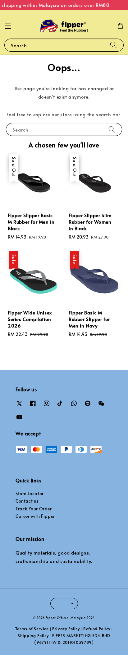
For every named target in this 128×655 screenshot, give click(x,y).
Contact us (27, 501)
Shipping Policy (33, 635)
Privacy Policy (66, 628)
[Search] (113, 45)
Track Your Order (34, 509)
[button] (8, 26)
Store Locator (30, 493)
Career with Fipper (35, 516)
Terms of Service (32, 628)
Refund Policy (96, 628)
